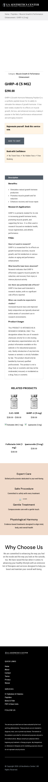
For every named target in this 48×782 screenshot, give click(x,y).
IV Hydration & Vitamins (14, 694)
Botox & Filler (10, 701)
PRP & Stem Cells (11, 704)
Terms (7, 676)
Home (7, 14)
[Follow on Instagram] (11, 715)
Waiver (7, 683)
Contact (8, 673)
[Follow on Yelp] (7, 715)
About (7, 669)
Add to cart (14, 141)
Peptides (14, 14)
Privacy (7, 679)
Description (13, 177)
